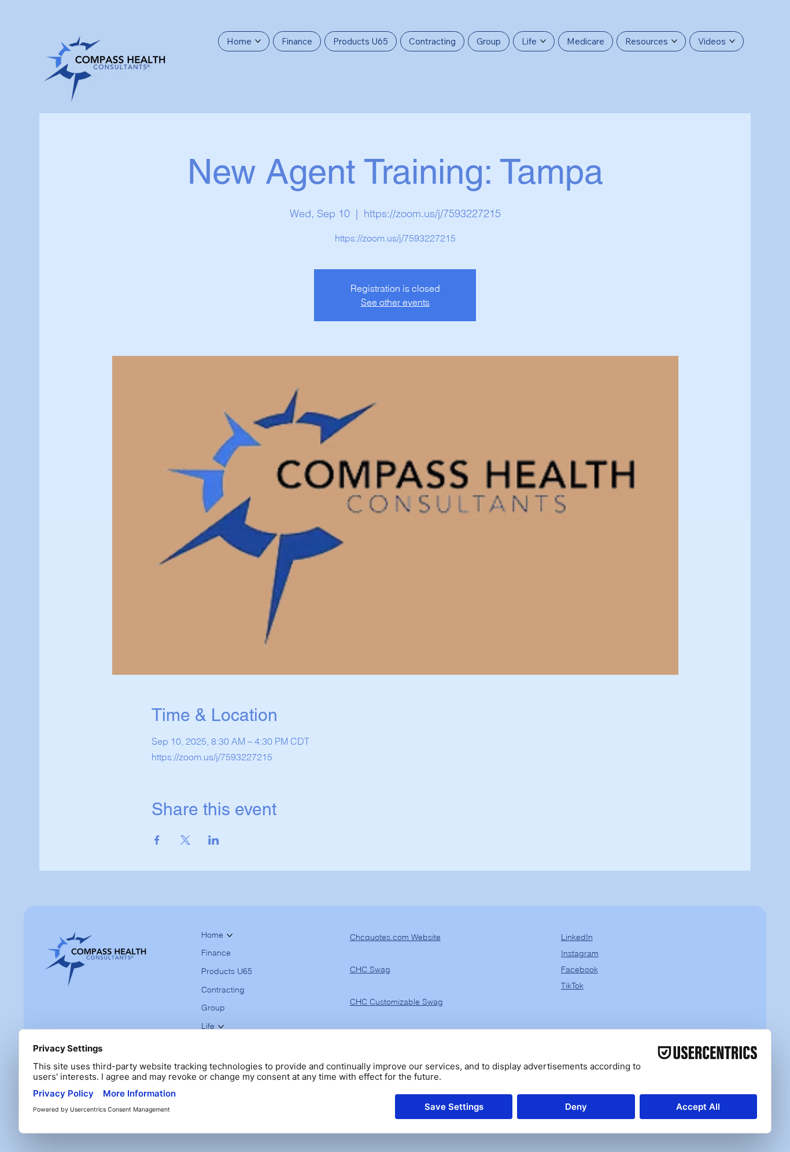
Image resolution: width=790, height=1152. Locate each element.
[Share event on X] (185, 840)
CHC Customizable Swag (396, 1002)
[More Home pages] (258, 41)
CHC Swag (370, 969)
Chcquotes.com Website (395, 937)
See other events (395, 302)
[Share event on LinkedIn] (213, 840)
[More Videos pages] (732, 41)
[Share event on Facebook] (157, 840)
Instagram (580, 953)
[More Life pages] (543, 41)
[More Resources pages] (674, 41)
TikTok (572, 985)
